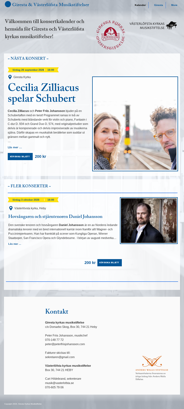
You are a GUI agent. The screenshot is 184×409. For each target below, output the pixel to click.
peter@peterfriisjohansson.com (65, 344)
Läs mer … (15, 147)
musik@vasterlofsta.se (59, 383)
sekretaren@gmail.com (60, 357)
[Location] (10, 77)
